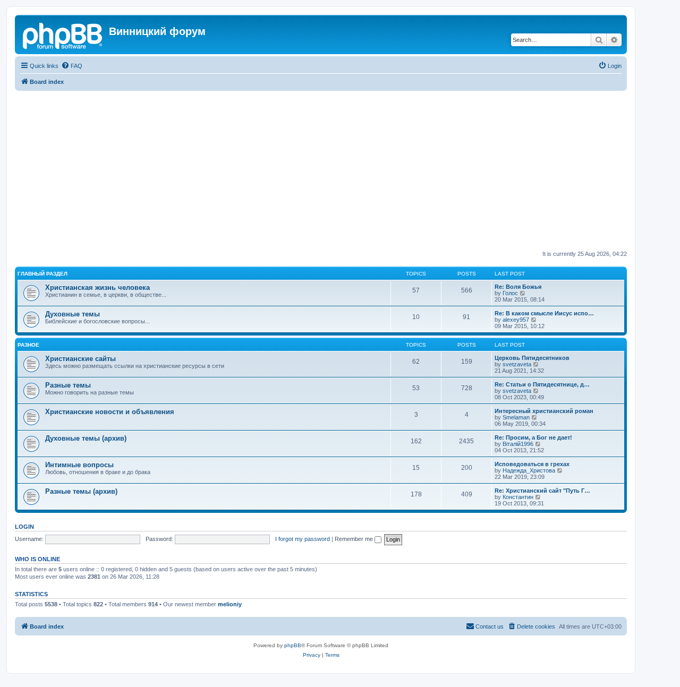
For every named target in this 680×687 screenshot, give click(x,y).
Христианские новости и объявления (109, 412)
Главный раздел (42, 274)
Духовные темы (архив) (85, 438)
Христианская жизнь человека (97, 287)
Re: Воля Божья (518, 287)
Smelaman (516, 417)
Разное (28, 345)
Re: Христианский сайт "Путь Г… (542, 490)
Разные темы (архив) (81, 491)
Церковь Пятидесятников (532, 358)
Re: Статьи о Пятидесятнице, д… (542, 384)
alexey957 (516, 319)
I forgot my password (302, 539)
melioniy (230, 604)
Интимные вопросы (79, 465)
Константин (518, 497)
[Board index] (63, 34)
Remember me (355, 539)
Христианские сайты (80, 359)
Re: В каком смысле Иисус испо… (544, 313)
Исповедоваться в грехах (532, 464)
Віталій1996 (518, 444)
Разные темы (68, 385)
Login (24, 526)
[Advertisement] (333, 170)
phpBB (292, 645)
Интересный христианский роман (544, 411)
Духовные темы (72, 314)
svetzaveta (517, 364)
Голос (510, 293)
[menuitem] (71, 65)
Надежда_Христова (529, 470)
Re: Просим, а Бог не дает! (533, 437)
